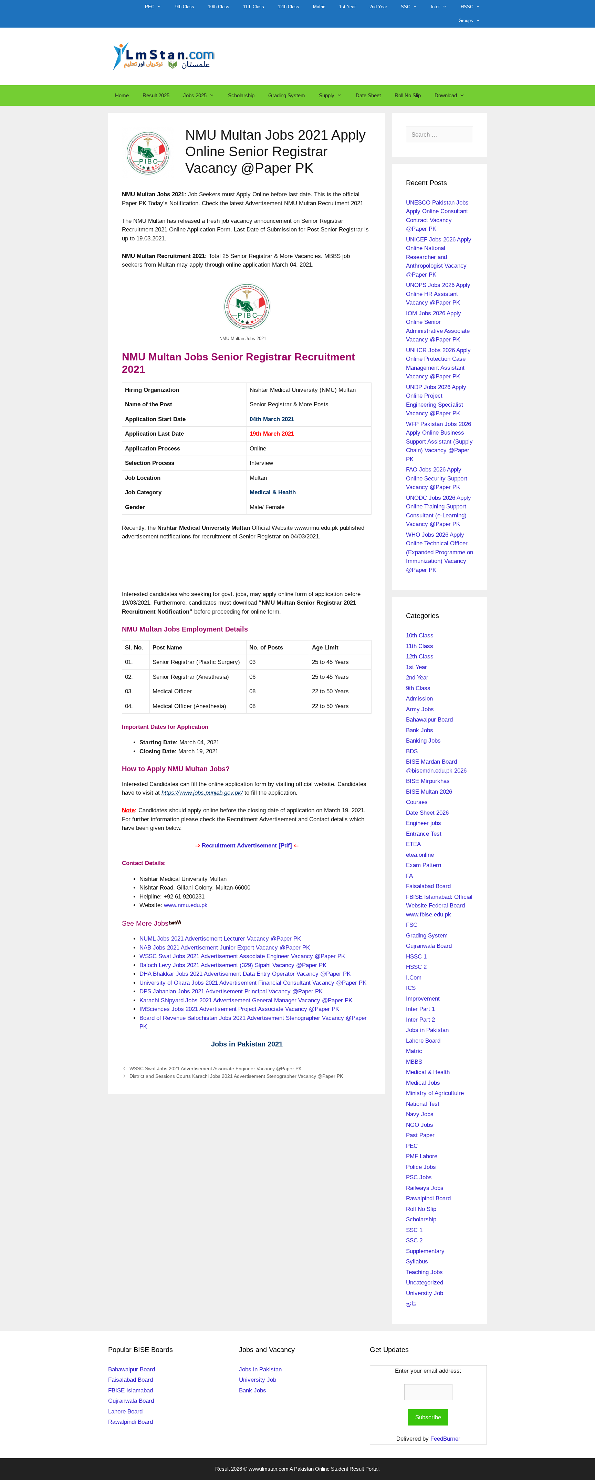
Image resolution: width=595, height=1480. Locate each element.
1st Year (347, 6)
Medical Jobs (423, 1083)
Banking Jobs (423, 740)
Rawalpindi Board (428, 1198)
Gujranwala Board (429, 946)
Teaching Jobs (424, 1272)
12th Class (288, 6)
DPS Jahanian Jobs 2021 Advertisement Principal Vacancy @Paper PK (231, 991)
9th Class (184, 6)
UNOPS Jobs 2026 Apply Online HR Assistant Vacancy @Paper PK (438, 294)
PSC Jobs (419, 1177)
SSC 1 (414, 1230)
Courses (417, 802)
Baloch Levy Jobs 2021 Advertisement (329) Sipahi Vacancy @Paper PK (232, 965)
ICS (411, 988)
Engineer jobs (423, 823)
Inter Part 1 (420, 1009)
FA (409, 876)
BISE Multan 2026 (429, 791)
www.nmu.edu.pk (186, 905)
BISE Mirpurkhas (428, 781)
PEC (149, 6)
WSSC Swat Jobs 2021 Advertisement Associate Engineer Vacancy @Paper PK (242, 956)
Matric (319, 6)
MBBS (414, 1062)
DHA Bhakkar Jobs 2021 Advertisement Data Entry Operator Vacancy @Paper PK (245, 974)
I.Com (413, 977)
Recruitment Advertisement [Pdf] (247, 845)
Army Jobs (420, 709)
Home (122, 95)
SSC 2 (414, 1240)
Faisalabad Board (428, 886)
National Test (422, 1104)
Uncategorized (424, 1282)
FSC (411, 925)
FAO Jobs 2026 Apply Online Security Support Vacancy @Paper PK (436, 478)
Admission (419, 698)
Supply (326, 95)
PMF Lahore (421, 1156)
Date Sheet (368, 95)
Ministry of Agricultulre (435, 1093)
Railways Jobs (424, 1188)
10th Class (218, 6)
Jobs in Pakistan (427, 1030)
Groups (466, 20)
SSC (405, 6)
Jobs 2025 (195, 95)
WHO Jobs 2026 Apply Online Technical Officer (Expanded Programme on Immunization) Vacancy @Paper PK (439, 552)
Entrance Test (423, 834)
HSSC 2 (416, 967)
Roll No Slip (408, 95)
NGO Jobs (419, 1125)
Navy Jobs (420, 1114)
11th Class (253, 6)
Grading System (286, 95)
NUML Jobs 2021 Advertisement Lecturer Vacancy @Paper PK (220, 938)
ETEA (413, 844)
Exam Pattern (423, 865)
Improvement (423, 998)
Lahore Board (423, 1040)
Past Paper (420, 1135)
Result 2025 (156, 95)
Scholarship (241, 95)
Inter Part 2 (420, 1019)
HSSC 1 (416, 956)
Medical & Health (273, 492)
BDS (412, 751)
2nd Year (378, 6)
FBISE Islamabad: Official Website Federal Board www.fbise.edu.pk (439, 906)
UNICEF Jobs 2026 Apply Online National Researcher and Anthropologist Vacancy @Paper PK (438, 257)
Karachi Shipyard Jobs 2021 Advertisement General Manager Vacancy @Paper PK (245, 1000)
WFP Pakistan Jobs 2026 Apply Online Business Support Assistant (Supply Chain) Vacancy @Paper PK (439, 442)
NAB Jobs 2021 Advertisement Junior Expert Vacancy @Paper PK (224, 947)
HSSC (467, 6)
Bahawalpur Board (429, 719)
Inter (435, 6)
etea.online (420, 855)
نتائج (411, 1303)
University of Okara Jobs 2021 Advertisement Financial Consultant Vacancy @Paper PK (252, 983)
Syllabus (417, 1261)
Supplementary (425, 1251)
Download (446, 95)
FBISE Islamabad (130, 1390)
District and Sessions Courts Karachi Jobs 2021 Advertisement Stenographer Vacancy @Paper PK (236, 1076)
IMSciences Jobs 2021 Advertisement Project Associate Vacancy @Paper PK (239, 1009)
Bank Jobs (419, 730)
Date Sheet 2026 (427, 812)
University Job (424, 1293)
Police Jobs (421, 1167)
